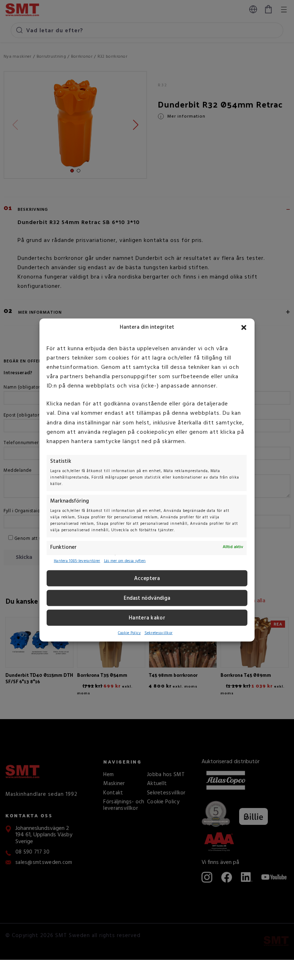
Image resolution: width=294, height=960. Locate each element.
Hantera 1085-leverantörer (77, 561)
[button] (243, 327)
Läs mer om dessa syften (125, 561)
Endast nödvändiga (147, 598)
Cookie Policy (129, 633)
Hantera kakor (147, 618)
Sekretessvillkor (158, 633)
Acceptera (147, 578)
